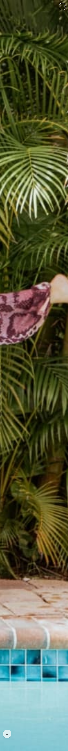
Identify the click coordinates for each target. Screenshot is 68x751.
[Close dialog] (62, 6)
